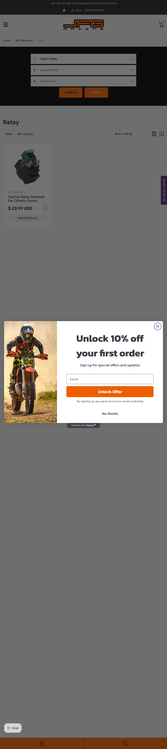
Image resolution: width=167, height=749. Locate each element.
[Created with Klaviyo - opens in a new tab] (83, 425)
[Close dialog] (157, 326)
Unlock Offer (110, 392)
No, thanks (110, 413)
